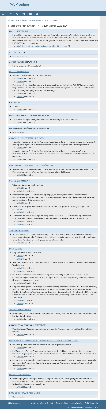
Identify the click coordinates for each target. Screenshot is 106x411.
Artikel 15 (20, 347)
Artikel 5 (20, 191)
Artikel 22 (20, 96)
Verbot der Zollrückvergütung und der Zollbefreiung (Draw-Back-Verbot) (44, 340)
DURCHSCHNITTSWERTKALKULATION (24, 393)
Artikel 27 (20, 147)
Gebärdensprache (91, 402)
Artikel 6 (20, 224)
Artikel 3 (20, 255)
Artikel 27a (21, 283)
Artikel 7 (20, 203)
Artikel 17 (20, 81)
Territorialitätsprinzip (20, 309)
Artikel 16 (20, 78)
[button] (3, 13)
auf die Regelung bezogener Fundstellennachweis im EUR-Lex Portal (42, 46)
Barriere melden (62, 402)
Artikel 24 (20, 109)
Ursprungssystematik (19, 181)
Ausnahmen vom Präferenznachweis (26, 138)
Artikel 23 (20, 122)
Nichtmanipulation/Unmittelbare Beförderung (31, 165)
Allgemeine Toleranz (19, 230)
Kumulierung (15, 248)
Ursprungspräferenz (19, 56)
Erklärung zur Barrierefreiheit (42, 402)
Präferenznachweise (19, 71)
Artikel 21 (20, 386)
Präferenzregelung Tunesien (30, 20)
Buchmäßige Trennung (20, 374)
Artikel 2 (20, 187)
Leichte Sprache (76, 402)
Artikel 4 (20, 259)
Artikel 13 (20, 175)
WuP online (19, 4)
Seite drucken (15, 402)
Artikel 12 (20, 319)
